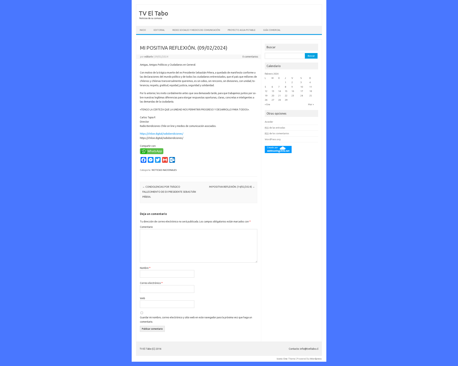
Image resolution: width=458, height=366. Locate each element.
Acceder (269, 121)
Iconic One (282, 358)
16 (292, 91)
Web (142, 298)
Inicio (143, 30)
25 (310, 95)
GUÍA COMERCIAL (272, 30)
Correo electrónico (151, 283)
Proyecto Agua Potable (241, 30)
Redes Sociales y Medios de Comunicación (196, 30)
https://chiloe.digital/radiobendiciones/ (161, 133)
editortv (148, 56)
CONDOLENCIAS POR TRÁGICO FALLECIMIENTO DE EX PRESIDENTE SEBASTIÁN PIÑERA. (169, 191)
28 (279, 100)
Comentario (146, 226)
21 (279, 95)
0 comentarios (250, 56)
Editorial (159, 30)
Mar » (311, 104)
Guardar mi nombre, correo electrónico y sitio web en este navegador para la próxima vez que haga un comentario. (196, 319)
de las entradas (275, 127)
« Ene (267, 104)
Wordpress (316, 358)
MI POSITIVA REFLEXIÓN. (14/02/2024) (232, 186)
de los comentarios (277, 133)
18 (310, 91)
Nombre (145, 268)
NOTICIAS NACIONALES (164, 170)
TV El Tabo (153, 13)
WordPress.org (273, 139)
